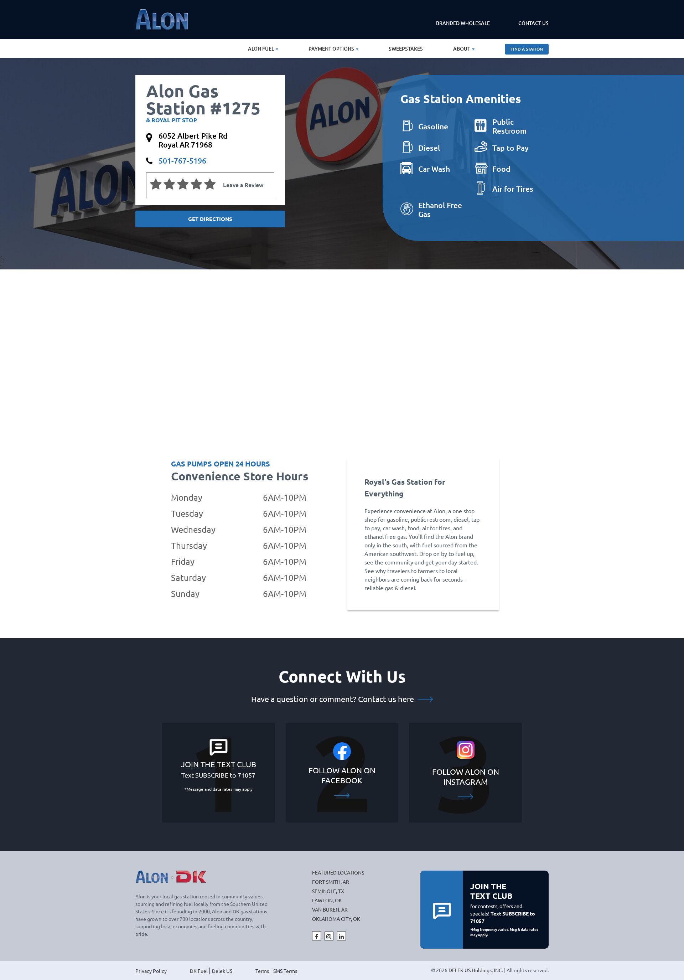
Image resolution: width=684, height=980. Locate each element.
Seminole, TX (328, 891)
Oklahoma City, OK (336, 918)
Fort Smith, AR (330, 881)
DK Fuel (199, 971)
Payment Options (331, 48)
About (461, 48)
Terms (262, 971)
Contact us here (387, 698)
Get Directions (210, 218)
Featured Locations (338, 872)
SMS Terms (285, 971)
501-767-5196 (182, 160)
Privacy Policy (151, 971)
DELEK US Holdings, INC (475, 970)
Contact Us (533, 23)
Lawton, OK (327, 900)
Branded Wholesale (463, 23)
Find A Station (527, 49)
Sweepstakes (406, 48)
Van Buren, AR (330, 909)
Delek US (222, 971)
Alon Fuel (261, 48)
